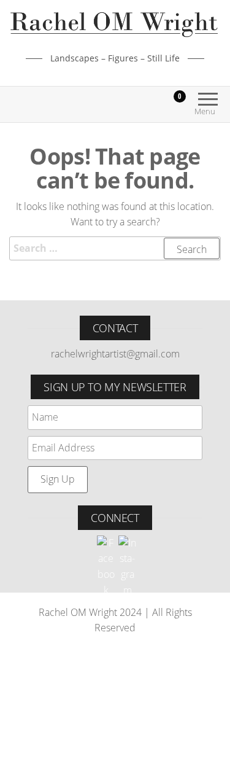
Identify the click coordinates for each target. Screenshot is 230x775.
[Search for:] (115, 248)
